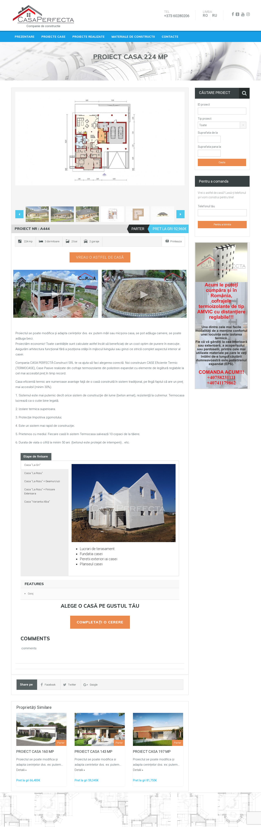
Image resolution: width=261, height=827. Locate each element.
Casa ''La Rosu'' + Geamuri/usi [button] (42, 481)
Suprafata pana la (209, 146)
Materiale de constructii (133, 37)
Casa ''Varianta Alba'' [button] (37, 501)
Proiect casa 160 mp (35, 751)
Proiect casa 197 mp (152, 751)
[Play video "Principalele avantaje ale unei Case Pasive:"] (144, 294)
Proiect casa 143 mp (93, 751)
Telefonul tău (206, 206)
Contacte (170, 37)
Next (177, 148)
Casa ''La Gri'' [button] (32, 464)
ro (205, 15)
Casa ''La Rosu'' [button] (33, 473)
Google (93, 684)
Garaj (30, 593)
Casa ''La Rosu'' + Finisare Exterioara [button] (39, 491)
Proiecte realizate (88, 37)
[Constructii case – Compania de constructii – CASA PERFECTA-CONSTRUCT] (43, 14)
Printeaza (176, 241)
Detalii (20, 770)
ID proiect (204, 104)
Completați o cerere (100, 622)
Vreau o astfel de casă (100, 257)
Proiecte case (53, 37)
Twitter (72, 684)
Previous (22, 148)
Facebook (50, 684)
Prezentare (24, 37)
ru (214, 15)
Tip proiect (204, 118)
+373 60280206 (176, 16)
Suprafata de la (208, 132)
